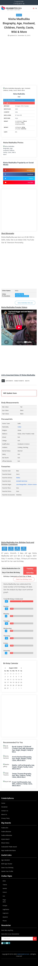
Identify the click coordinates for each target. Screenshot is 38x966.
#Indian (19, 15)
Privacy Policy (5, 818)
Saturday (6, 651)
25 (15, 106)
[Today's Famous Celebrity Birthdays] (11, 8)
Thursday (6, 636)
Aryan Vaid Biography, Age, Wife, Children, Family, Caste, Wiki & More (22, 784)
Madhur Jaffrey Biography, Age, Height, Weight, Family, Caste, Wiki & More (23, 767)
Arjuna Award (5, 839)
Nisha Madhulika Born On (11, 568)
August (18, 106)
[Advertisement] (19, 61)
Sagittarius (6, 909)
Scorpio (5, 905)
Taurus (5, 884)
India (16, 112)
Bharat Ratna (5, 843)
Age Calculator (5, 860)
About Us (4, 814)
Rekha (18, 477)
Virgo (16, 118)
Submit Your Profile (7, 871)
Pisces (5, 921)
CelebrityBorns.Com (23, 954)
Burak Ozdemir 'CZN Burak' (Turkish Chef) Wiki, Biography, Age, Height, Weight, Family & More (23, 749)
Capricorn (5, 913)
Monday (6, 614)
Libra (4, 902)
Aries (4, 881)
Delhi (16, 109)
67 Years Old (18, 115)
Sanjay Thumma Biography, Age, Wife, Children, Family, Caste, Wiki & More (21, 775)
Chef (19, 97)
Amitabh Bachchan (21, 481)
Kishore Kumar (32, 484)
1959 (22, 106)
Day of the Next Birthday (11, 572)
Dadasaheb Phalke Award (9, 847)
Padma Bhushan (6, 831)
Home (3, 803)
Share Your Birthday (7, 867)
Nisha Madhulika (19, 94)
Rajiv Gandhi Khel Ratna (8, 850)
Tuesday (26, 106)
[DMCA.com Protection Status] (5, 943)
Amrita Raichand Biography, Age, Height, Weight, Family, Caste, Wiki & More (22, 758)
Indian (19, 427)
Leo (4, 896)
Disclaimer (4, 807)
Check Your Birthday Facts (24, 579)
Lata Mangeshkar (21, 484)
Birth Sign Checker (6, 864)
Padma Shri (4, 828)
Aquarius (5, 917)
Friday (5, 643)
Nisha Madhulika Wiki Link (25, 303)
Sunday (6, 606)
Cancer (5, 892)
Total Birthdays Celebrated (13, 599)
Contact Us (4, 811)
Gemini (5, 888)
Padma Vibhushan (6, 835)
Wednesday (7, 628)
